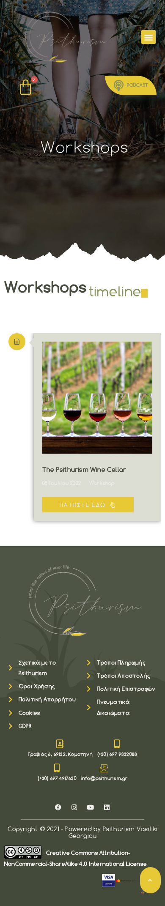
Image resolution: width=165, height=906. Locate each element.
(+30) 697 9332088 (117, 754)
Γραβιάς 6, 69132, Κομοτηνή (60, 754)
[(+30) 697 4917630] (57, 768)
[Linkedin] (106, 807)
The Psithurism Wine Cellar (84, 470)
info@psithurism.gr (104, 778)
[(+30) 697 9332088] (117, 744)
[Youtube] (90, 807)
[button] (148, 37)
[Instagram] (74, 807)
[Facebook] (58, 807)
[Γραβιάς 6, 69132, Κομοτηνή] (60, 744)
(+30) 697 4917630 (56, 778)
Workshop (102, 483)
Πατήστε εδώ (83, 504)
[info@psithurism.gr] (104, 768)
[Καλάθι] (26, 87)
